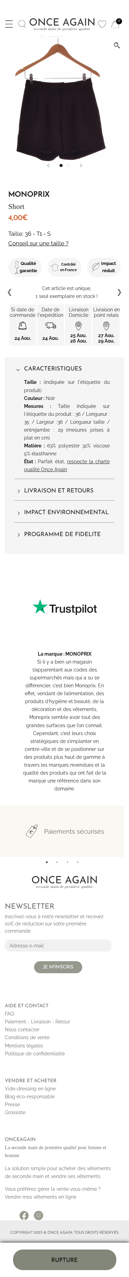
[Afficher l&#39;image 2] (68, 165)
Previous (10, 292)
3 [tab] (67, 862)
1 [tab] (46, 862)
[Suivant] (81, 165)
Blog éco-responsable (30, 1096)
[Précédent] (48, 165)
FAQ (9, 1014)
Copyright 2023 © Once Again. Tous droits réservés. (64, 1233)
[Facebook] (24, 1213)
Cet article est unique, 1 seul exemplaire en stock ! (64, 292)
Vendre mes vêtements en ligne (40, 1197)
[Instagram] (38, 1213)
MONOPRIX (78, 654)
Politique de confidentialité (35, 1053)
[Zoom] (117, 45)
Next (119, 292)
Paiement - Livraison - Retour (37, 1021)
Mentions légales (24, 1045)
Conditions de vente (27, 1037)
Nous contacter (22, 1029)
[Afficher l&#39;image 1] (61, 165)
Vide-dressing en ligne (30, 1088)
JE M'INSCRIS (58, 967)
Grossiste (15, 1112)
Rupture (64, 1260)
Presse (12, 1104)
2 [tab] (57, 862)
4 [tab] (77, 862)
